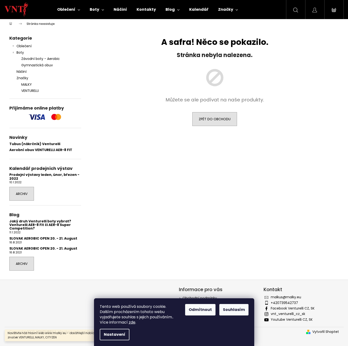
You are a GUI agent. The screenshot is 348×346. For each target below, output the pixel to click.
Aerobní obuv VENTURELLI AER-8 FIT (40, 150)
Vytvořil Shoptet (325, 332)
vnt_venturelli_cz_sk (288, 313)
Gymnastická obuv (37, 65)
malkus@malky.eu (286, 297)
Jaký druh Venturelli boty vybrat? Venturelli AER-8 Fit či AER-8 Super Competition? (40, 225)
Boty (20, 52)
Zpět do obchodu (215, 119)
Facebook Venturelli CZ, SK (293, 308)
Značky (22, 78)
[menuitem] (68, 9)
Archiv (22, 193)
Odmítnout (200, 309)
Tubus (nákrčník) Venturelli (34, 144)
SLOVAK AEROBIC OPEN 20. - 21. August (43, 238)
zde (132, 322)
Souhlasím (234, 309)
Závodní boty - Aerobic (40, 58)
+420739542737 (284, 302)
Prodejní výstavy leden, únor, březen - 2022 (44, 176)
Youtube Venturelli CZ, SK (292, 319)
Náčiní (22, 71)
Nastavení (114, 334)
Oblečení (24, 46)
